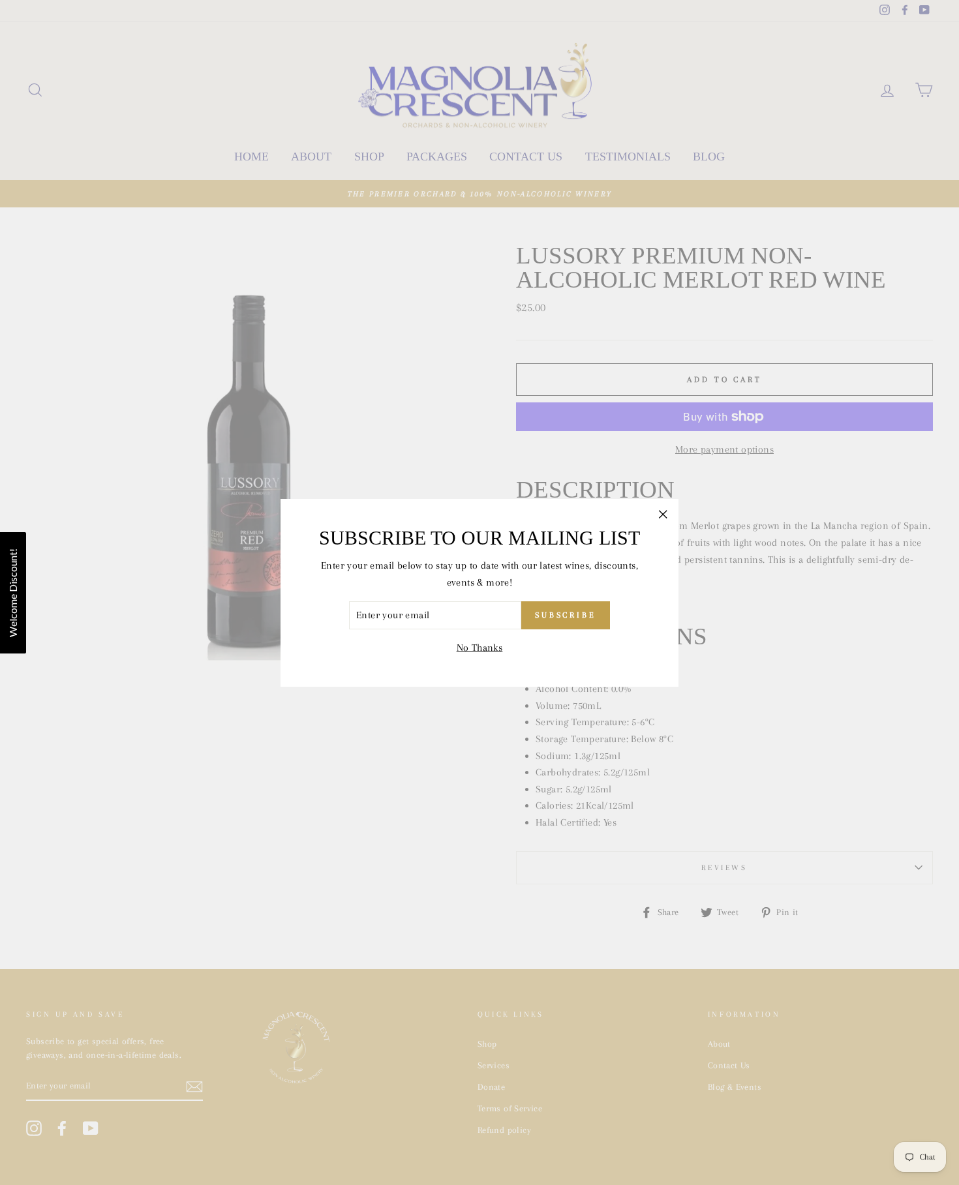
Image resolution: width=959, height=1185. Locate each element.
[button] (13, 592)
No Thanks (480, 647)
